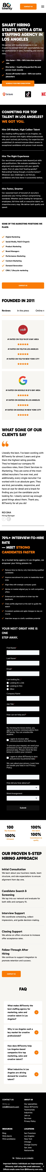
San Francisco (30, 1133)
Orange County (30, 1145)
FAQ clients (7, 1136)
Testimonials (29, 1110)
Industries (28, 1112)
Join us (27, 1115)
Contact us (23, 285)
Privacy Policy (30, 1121)
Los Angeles (29, 1136)
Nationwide (29, 1150)
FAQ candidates (8, 1139)
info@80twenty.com (10, 1107)
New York (28, 1139)
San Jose (28, 1147)
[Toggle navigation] (42, 6)
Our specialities (30, 1104)
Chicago (27, 1142)
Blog (4, 1133)
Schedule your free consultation (18, 83)
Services (27, 1118)
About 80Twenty (31, 1107)
